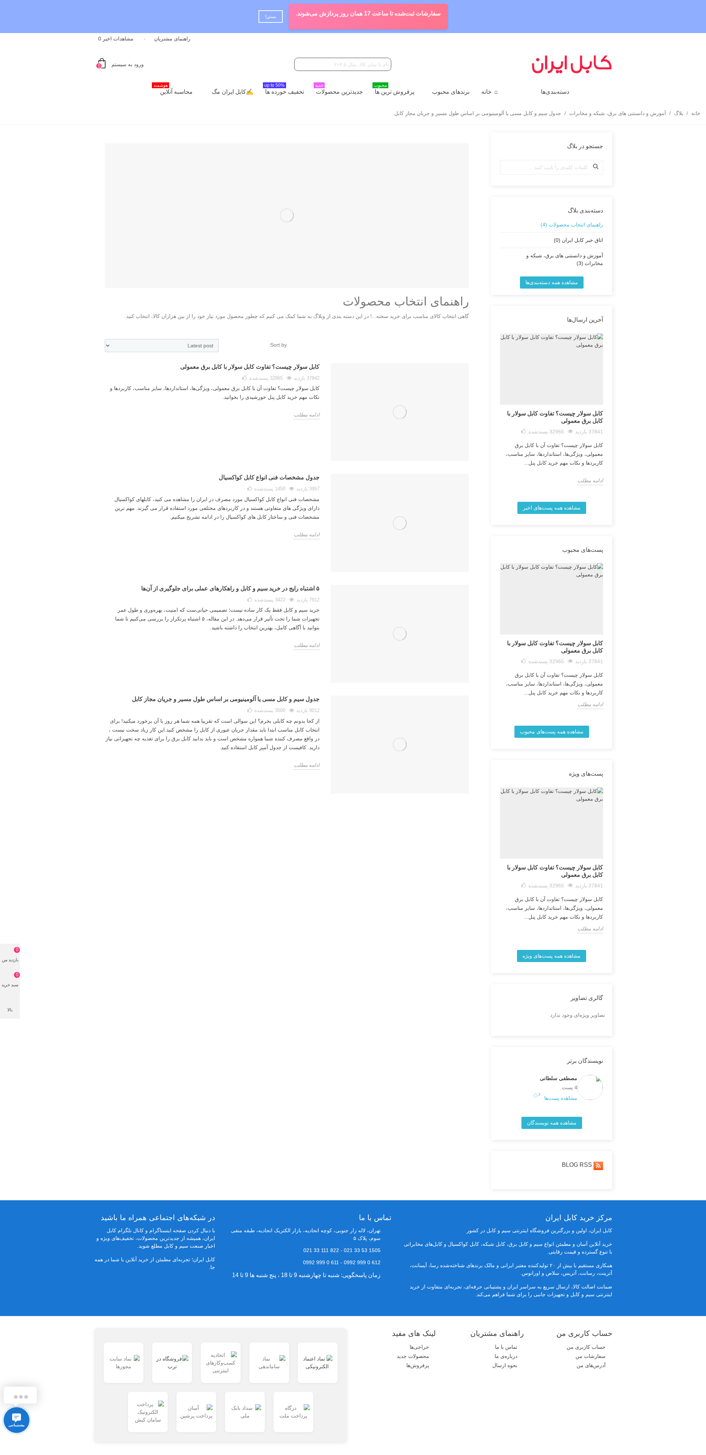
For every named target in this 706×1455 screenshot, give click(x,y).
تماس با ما (506, 1347)
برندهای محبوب (451, 92)
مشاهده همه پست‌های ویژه (552, 956)
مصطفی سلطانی (558, 1078)
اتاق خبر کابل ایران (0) (578, 240)
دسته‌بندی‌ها (555, 92)
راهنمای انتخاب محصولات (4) (572, 225)
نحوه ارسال (504, 1365)
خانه (486, 92)
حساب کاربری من (586, 1347)
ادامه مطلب (590, 480)
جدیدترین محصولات (339, 90)
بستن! (280, 16)
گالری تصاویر (587, 998)
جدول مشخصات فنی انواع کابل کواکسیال (269, 477)
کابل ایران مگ (229, 92)
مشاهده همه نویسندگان (552, 1123)
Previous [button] (496, 414)
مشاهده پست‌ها (560, 1098)
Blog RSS (577, 1165)
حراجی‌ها (419, 1347)
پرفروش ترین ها (394, 90)
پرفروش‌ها (417, 1365)
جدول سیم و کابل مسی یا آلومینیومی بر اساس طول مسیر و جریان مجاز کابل (226, 699)
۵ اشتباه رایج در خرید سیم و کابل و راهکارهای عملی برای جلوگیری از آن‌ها (230, 588)
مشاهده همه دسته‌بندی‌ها (551, 282)
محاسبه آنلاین (173, 90)
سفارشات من (590, 1356)
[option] (552, 409)
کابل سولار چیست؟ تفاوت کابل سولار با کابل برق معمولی (555, 417)
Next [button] (607, 414)
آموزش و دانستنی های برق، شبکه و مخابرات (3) (564, 259)
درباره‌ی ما (506, 1356)
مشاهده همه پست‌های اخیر (552, 508)
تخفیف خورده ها (284, 90)
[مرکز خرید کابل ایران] (571, 64)
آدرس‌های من (591, 1365)
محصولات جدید (413, 1356)
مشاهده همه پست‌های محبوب (552, 731)
